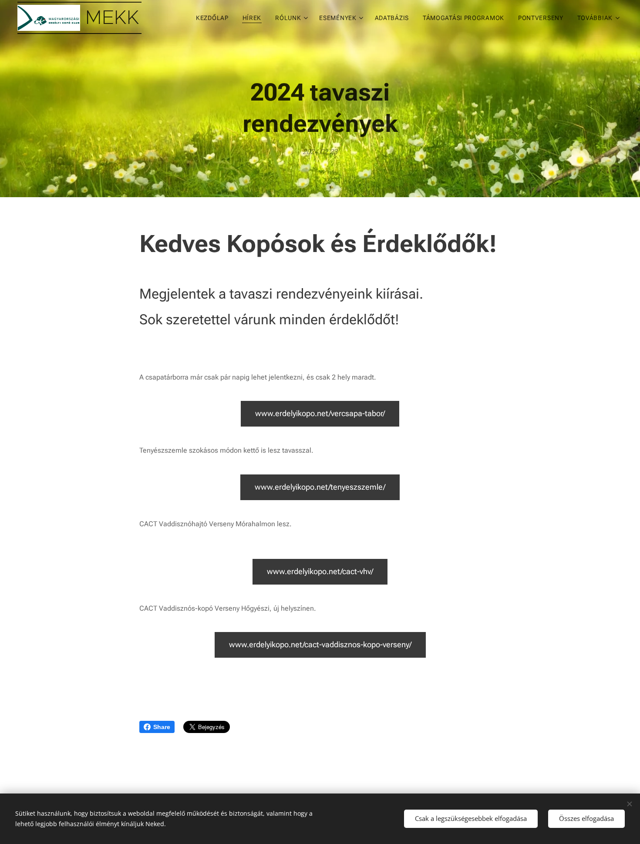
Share (161, 726)
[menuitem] (215, 18)
